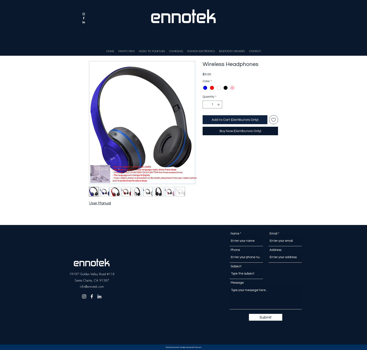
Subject (236, 266)
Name (235, 233)
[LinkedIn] (83, 22)
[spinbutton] (212, 104)
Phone (235, 250)
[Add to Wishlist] (273, 119)
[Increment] (219, 104)
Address (275, 250)
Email (273, 233)
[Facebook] (83, 18)
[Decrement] (206, 104)
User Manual (100, 203)
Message (237, 282)
